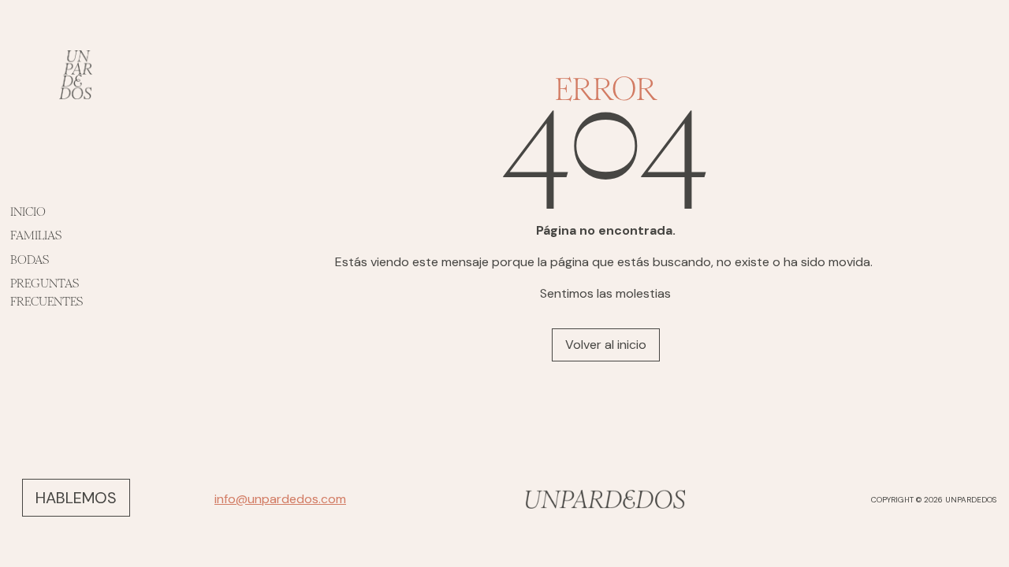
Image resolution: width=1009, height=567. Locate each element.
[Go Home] (605, 499)
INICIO (28, 211)
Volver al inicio (605, 344)
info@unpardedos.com (280, 499)
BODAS (29, 259)
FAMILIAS (35, 235)
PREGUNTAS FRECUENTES (46, 292)
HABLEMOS (76, 497)
